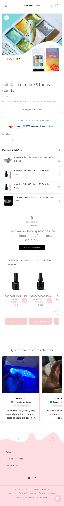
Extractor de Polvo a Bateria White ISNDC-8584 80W (34, 157)
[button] (6, 5)
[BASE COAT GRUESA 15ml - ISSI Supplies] (40, 281)
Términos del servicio (25, 497)
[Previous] (55, 150)
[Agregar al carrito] (24, 300)
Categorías (11, 452)
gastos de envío (25, 101)
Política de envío (43, 497)
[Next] (60, 150)
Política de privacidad (47, 493)
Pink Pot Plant (26, 489)
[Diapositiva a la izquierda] (25, 78)
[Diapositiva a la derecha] (38, 78)
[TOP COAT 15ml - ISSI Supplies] (16, 281)
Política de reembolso (27, 493)
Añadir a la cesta (16, 321)
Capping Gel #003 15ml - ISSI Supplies (32, 170)
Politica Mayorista (14, 458)
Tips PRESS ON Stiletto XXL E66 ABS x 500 (33, 197)
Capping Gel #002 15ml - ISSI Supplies (32, 184)
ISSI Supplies (12, 465)
